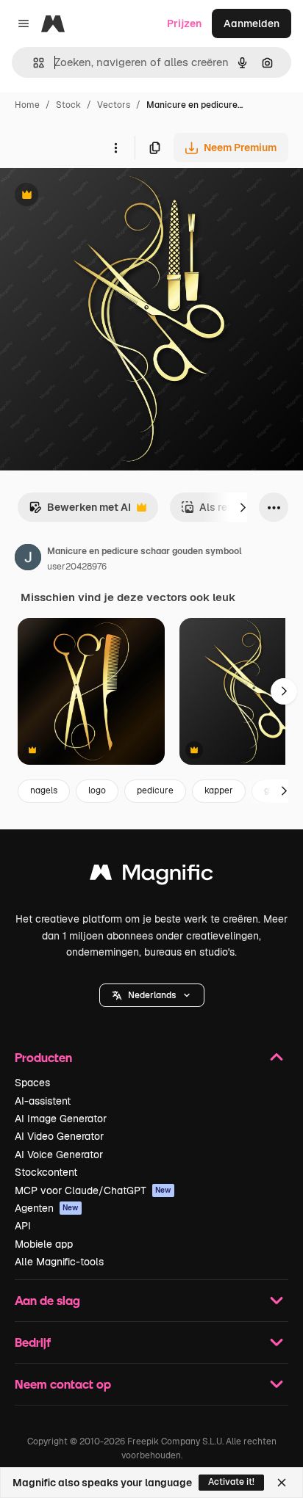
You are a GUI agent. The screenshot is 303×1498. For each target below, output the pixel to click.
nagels (43, 790)
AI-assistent (43, 1101)
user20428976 (77, 566)
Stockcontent (46, 1172)
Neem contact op (63, 1384)
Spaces (32, 1082)
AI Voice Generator (59, 1154)
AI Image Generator (61, 1118)
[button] (151, 995)
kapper (218, 790)
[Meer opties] (115, 147)
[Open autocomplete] (33, 62)
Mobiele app (44, 1244)
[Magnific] (151, 876)
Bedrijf (33, 1342)
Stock (68, 105)
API (23, 1225)
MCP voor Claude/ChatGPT (93, 1190)
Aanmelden (251, 23)
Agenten (47, 1208)
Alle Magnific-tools (59, 1261)
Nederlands (152, 995)
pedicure (155, 790)
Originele (97, 196)
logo (97, 790)
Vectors (113, 105)
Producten (43, 1057)
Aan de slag (47, 1300)
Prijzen (184, 23)
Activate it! (231, 1482)
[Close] (281, 1482)
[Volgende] (242, 507)
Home (27, 105)
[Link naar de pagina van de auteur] (28, 559)
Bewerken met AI (80, 511)
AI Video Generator (59, 1136)
